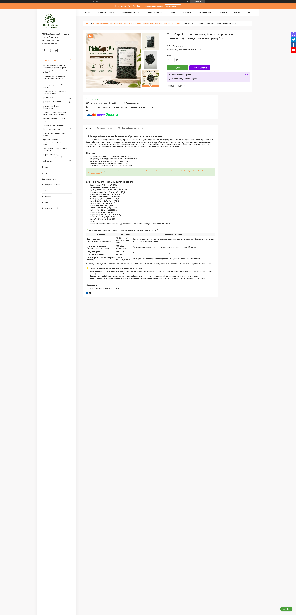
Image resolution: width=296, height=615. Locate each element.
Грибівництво (48, 98)
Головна (87, 12)
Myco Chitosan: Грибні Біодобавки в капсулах (55, 149)
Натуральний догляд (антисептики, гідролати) (52, 156)
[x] (90, 293)
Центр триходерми (155, 12)
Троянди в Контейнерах (52, 102)
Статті (44, 191)
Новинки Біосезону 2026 (131, 12)
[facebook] (87, 293)
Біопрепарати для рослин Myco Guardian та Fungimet (54, 92)
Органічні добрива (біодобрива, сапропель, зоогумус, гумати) (157, 23)
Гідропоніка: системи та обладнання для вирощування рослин (54, 142)
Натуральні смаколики (51, 129)
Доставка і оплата (49, 179)
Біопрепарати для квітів (51, 208)
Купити (177, 68)
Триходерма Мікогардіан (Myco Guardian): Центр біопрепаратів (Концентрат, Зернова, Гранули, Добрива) (55, 68)
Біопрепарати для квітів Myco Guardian (54, 86)
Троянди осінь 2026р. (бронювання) (51, 107)
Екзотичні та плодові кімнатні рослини (54, 120)
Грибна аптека (48, 161)
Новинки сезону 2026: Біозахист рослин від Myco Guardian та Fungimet (55, 78)
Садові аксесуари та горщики (54, 125)
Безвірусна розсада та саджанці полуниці (55, 134)
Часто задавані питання (51, 185)
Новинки (45, 202)
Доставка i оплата (205, 12)
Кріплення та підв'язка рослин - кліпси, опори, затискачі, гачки (55, 113)
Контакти (187, 12)
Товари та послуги (49, 60)
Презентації (46, 196)
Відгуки (44, 173)
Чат (288, 609)
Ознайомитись (172, 6)
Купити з (196, 68)
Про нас (45, 167)
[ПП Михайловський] (57, 21)
